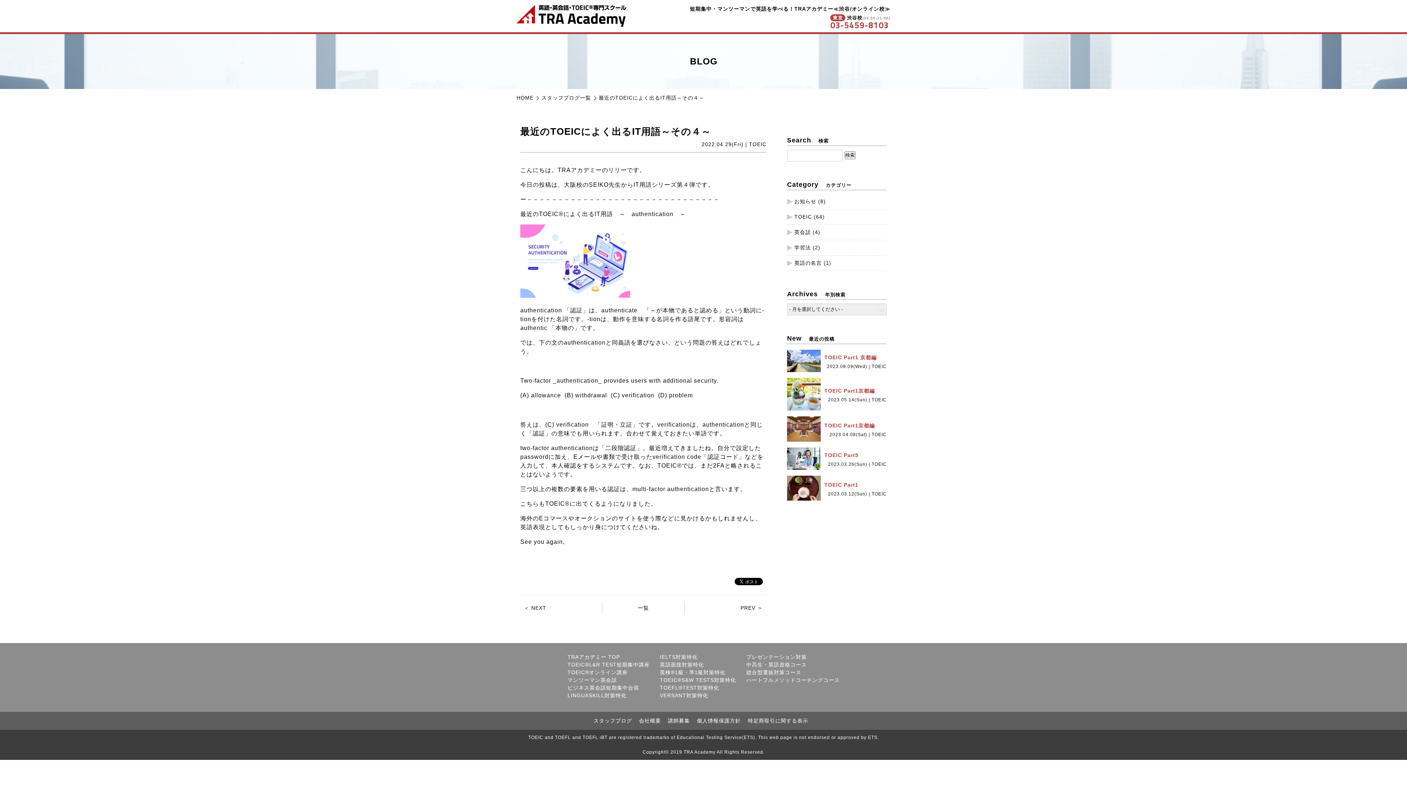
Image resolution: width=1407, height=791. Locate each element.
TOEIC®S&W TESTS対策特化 (698, 680)
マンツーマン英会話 (592, 680)
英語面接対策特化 (682, 665)
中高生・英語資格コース (776, 665)
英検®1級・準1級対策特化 (692, 672)
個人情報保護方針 (719, 721)
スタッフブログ (613, 721)
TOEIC (803, 217)
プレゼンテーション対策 (776, 657)
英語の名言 (808, 263)
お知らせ (805, 201)
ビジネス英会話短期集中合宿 (603, 688)
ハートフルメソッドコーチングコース (793, 680)
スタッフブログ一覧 (566, 98)
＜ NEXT (535, 608)
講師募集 (679, 721)
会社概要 (650, 721)
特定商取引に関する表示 (778, 721)
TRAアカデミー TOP (594, 657)
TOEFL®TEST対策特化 (689, 688)
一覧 (643, 608)
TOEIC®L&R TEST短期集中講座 (609, 665)
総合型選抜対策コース (773, 672)
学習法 (802, 247)
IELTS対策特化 (679, 657)
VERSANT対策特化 (684, 695)
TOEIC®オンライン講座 (598, 672)
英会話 (802, 232)
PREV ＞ (752, 608)
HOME (525, 98)
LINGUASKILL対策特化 (597, 695)
